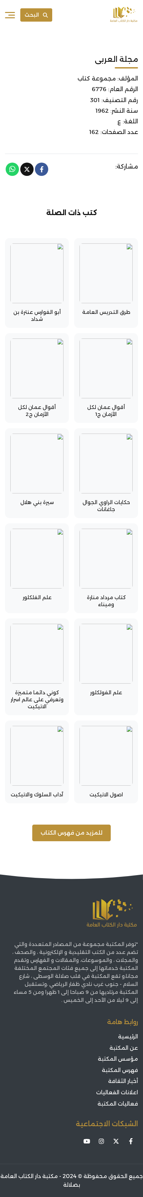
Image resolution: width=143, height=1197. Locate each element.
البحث (32, 15)
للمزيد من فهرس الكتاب (71, 833)
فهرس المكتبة (120, 1070)
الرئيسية (128, 1036)
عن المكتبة (123, 1048)
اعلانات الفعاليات (117, 1092)
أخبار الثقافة (123, 1081)
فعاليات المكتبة (117, 1104)
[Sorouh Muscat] (123, 15)
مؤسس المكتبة (118, 1059)
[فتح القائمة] (10, 15)
